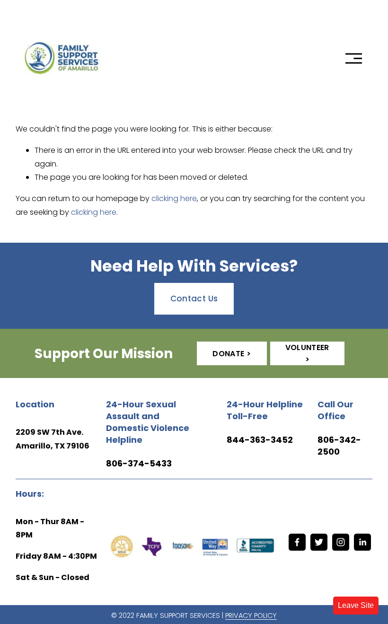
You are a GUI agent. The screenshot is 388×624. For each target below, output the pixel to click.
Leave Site (356, 605)
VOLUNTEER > (307, 353)
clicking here (174, 198)
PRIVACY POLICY (251, 615)
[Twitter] (318, 542)
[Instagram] (340, 542)
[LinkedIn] (362, 542)
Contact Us (194, 298)
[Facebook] (297, 542)
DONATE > (231, 353)
